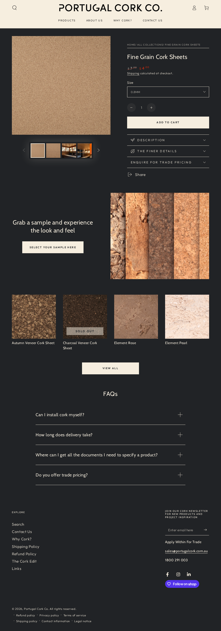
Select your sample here (53, 247)
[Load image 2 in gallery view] (53, 150)
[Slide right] (98, 150)
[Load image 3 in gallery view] (69, 150)
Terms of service (74, 615)
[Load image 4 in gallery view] (84, 150)
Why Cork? (22, 538)
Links (16, 568)
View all (110, 368)
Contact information (56, 621)
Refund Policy (24, 553)
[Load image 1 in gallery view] (38, 150)
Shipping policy (26, 621)
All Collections (150, 44)
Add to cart (168, 122)
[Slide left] (24, 150)
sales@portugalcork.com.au (186, 551)
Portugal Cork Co (36, 608)
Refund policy (25, 615)
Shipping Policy (25, 546)
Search (18, 524)
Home (131, 44)
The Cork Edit (24, 561)
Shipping (133, 73)
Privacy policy (49, 615)
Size (130, 83)
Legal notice (82, 621)
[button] (14, 8)
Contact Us (22, 531)
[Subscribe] (206, 530)
